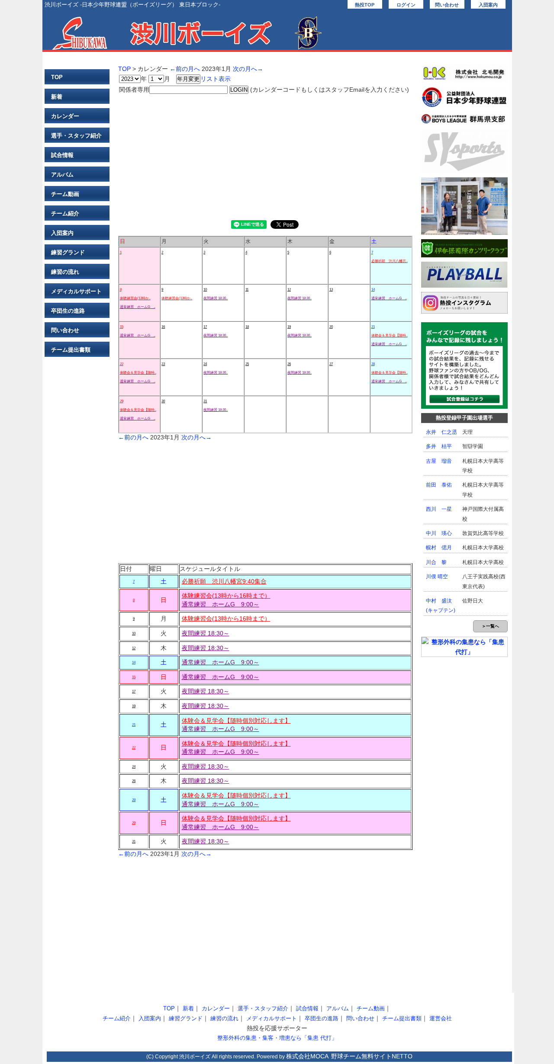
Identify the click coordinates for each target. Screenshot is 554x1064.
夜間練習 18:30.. (215, 298)
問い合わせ (447, 4)
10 (205, 290)
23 (163, 364)
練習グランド (68, 252)
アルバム (62, 174)
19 (289, 327)
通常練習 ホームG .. (137, 307)
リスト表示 (215, 78)
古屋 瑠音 (439, 461)
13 (331, 290)
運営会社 (440, 1018)
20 (331, 327)
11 (246, 290)
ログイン (406, 4)
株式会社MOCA (307, 1056)
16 (163, 327)
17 (205, 327)
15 (121, 327)
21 (373, 327)
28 (373, 364)
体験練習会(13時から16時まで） (226, 595)
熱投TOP (364, 4)
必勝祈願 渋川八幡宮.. (389, 261)
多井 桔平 (439, 446)
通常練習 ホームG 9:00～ (220, 604)
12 (289, 290)
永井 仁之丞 (441, 432)
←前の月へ (185, 68)
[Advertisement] (265, 155)
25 (247, 364)
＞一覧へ (490, 626)
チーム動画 (65, 194)
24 (205, 364)
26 (289, 364)
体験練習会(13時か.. (135, 298)
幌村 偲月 (439, 548)
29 (121, 401)
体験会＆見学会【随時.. (389, 335)
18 (247, 327)
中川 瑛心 (439, 533)
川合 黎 (436, 562)
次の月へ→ (248, 68)
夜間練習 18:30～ (205, 633)
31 (205, 401)
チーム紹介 (65, 213)
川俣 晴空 (437, 577)
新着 (56, 96)
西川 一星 (439, 509)
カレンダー (65, 116)
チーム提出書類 (70, 349)
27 (331, 364)
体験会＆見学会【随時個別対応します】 (236, 720)
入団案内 (488, 4)
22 (121, 364)
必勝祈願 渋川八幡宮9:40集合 (224, 581)
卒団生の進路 (68, 311)
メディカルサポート (76, 291)
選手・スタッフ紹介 (76, 135)
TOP (57, 77)
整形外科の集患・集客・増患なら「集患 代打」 (277, 1038)
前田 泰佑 (439, 485)
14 (373, 290)
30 (163, 401)
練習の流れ (65, 272)
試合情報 (62, 155)
